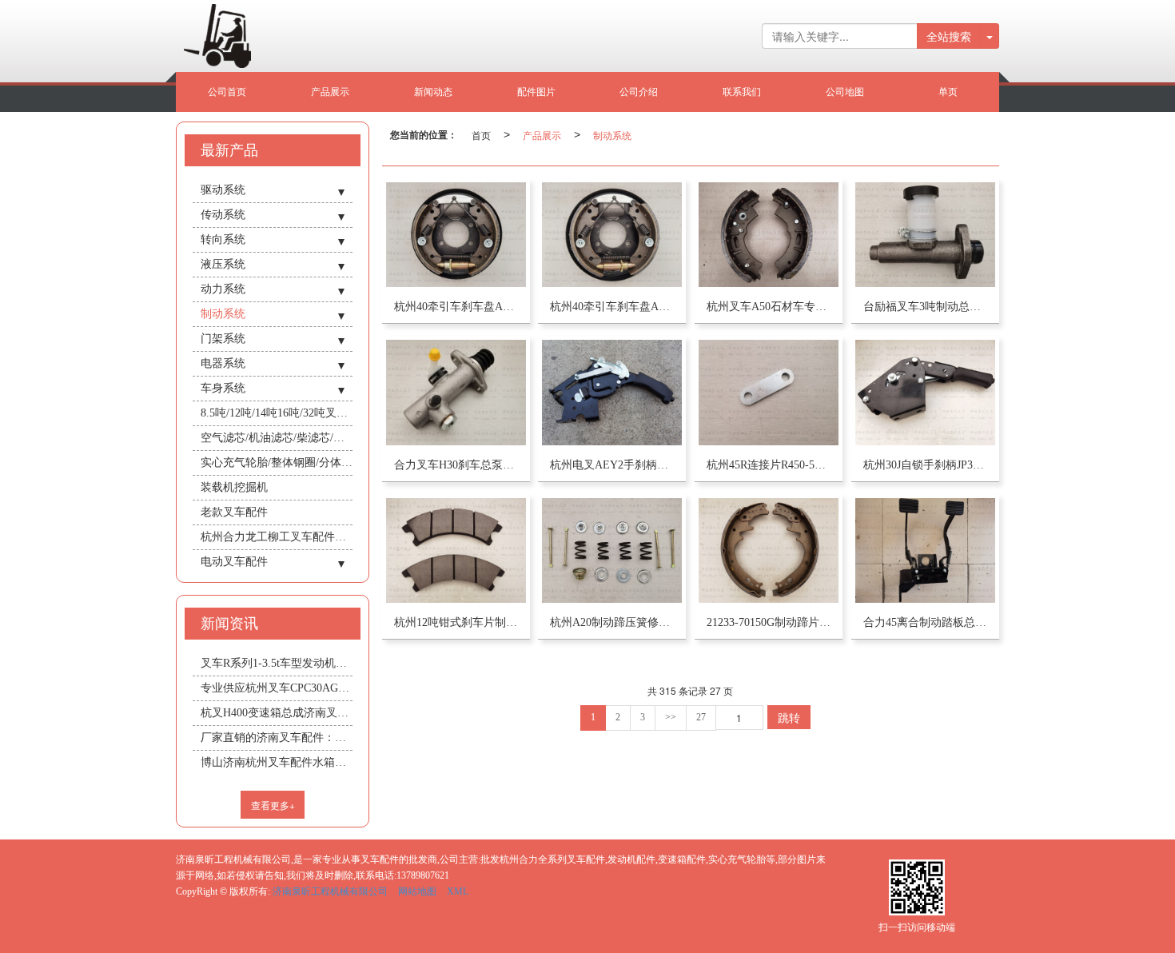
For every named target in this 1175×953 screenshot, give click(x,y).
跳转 (789, 717)
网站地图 (417, 891)
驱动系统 (223, 190)
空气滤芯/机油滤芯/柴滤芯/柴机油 (276, 438)
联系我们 (742, 92)
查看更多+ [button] (273, 804)
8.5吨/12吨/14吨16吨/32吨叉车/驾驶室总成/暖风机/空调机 (276, 413)
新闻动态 (433, 92)
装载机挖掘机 (234, 487)
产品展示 (330, 92)
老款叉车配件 (234, 512)
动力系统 (223, 289)
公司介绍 (638, 92)
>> (670, 717)
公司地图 (845, 92)
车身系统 (223, 388)
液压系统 (223, 264)
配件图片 (536, 92)
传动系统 (223, 215)
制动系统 (612, 135)
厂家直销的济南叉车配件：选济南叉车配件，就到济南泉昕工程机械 (276, 738)
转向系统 (223, 239)
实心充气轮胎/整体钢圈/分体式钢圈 (276, 463)
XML (457, 891)
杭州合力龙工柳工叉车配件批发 (276, 537)
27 (701, 717)
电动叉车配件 (234, 562)
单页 (948, 92)
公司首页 (227, 92)
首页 (481, 135)
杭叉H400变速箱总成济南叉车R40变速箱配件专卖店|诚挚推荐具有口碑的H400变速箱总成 (276, 713)
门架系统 (223, 339)
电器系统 (223, 363)
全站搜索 (948, 36)
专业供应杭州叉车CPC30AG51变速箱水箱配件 (276, 688)
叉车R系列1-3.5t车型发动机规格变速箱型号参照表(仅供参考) (276, 663)
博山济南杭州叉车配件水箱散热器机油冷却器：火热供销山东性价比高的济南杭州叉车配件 (276, 762)
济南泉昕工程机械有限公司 (330, 891)
